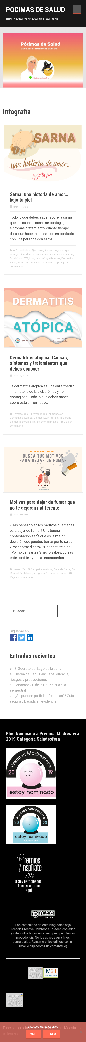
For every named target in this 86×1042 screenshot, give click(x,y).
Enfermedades (21, 250)
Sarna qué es (25, 262)
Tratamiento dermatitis (45, 421)
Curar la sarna (50, 254)
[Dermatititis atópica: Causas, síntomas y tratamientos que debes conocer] (43, 317)
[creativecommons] (43, 914)
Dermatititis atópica (21, 417)
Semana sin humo (56, 573)
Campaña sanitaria (41, 569)
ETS (26, 258)
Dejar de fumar (62, 569)
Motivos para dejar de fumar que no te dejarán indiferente (42, 505)
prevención (19, 569)
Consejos (57, 413)
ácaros (39, 250)
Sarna (13, 262)
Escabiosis (16, 258)
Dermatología (21, 413)
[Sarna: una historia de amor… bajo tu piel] (43, 154)
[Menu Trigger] (77, 9)
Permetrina (67, 258)
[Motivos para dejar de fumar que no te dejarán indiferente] (43, 469)
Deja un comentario (21, 577)
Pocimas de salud (35, 10)
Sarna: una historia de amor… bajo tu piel (39, 197)
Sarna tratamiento (44, 262)
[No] (81, 1032)
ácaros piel (50, 250)
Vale (33, 1034)
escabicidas (66, 254)
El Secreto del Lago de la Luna (37, 668)
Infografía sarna (51, 258)
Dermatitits (40, 417)
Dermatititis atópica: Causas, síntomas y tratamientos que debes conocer (39, 363)
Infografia (35, 258)
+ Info (51, 1034)
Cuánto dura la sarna (29, 254)
